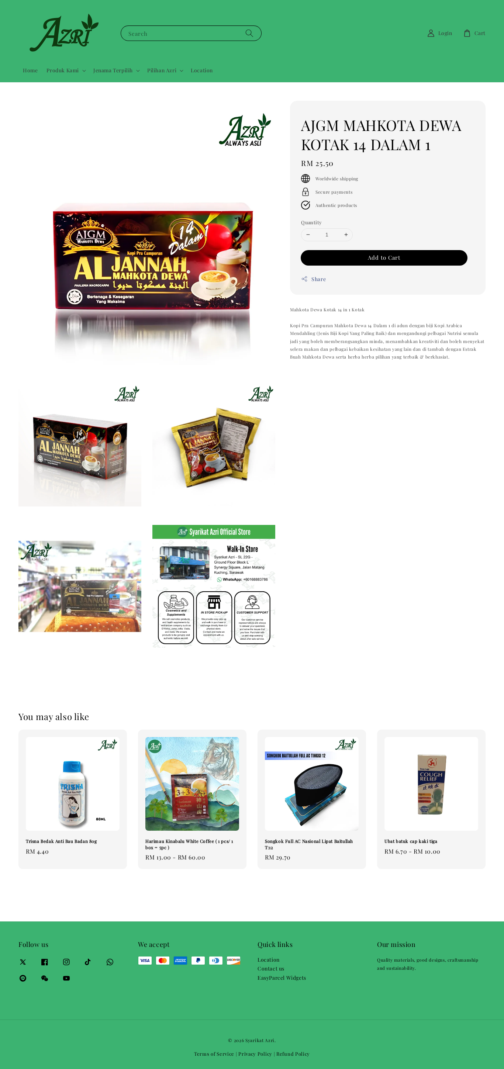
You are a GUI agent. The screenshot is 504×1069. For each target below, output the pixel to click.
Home (30, 70)
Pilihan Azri (161, 70)
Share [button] (318, 279)
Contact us (271, 968)
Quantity (311, 222)
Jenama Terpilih (113, 70)
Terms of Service (214, 1054)
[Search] (249, 33)
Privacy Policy (255, 1054)
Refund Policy (293, 1054)
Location (202, 70)
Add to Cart (384, 257)
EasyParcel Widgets (282, 977)
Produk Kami (62, 70)
